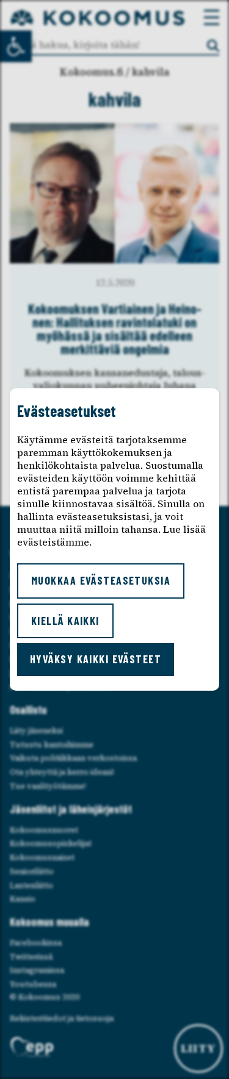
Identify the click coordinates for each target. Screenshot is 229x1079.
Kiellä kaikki (65, 620)
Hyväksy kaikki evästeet (95, 659)
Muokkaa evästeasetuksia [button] (100, 580)
